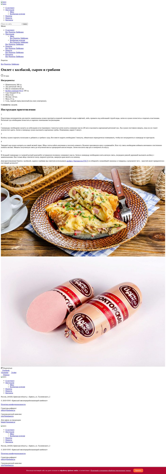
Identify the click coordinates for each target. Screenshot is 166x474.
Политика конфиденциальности (13, 404)
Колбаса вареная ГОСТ (14, 91)
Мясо (12, 12)
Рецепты (8, 16)
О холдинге (9, 8)
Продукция (9, 10)
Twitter (13, 373)
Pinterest (6, 375)
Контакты (9, 20)
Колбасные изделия (17, 14)
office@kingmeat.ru (8, 410)
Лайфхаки (20, 32)
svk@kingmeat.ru (7, 416)
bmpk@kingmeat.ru (8, 422)
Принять (138, 470)
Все (6, 32)
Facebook (5, 370)
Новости (8, 18)
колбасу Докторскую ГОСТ (77, 161)
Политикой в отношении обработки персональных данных (111, 470)
